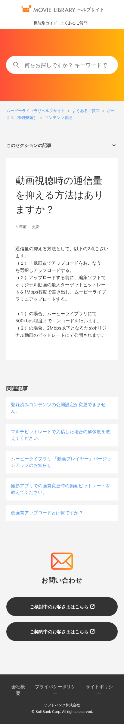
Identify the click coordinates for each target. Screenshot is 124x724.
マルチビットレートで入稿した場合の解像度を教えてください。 (60, 435)
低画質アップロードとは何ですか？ (47, 513)
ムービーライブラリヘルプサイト (35, 110)
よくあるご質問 (74, 22)
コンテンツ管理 (58, 117)
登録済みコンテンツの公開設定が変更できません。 (58, 408)
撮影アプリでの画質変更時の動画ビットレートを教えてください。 (60, 489)
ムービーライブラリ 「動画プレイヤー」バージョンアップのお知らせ (61, 462)
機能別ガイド (45, 22)
